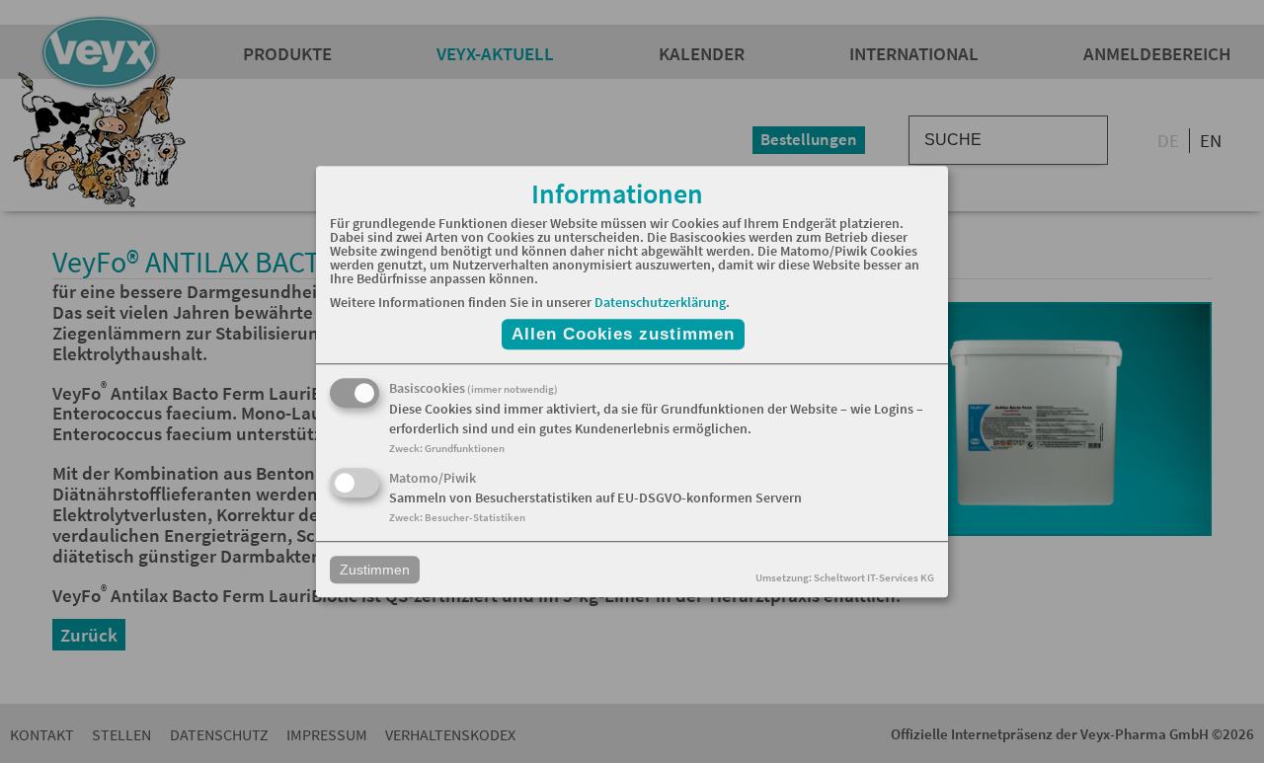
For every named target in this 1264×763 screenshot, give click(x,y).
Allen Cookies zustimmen (623, 334)
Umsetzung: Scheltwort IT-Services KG (844, 577)
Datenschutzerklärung (660, 302)
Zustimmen (375, 569)
